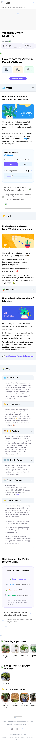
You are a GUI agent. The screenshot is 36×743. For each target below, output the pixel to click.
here (17, 494)
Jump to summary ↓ (18, 78)
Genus (27, 45)
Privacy (17, 737)
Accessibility (29, 737)
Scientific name (7, 45)
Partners (10, 737)
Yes (25, 164)
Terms (22, 737)
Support (4, 737)
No (11, 164)
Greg (25, 139)
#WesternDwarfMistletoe (19, 356)
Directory (18, 740)
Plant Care (4, 7)
